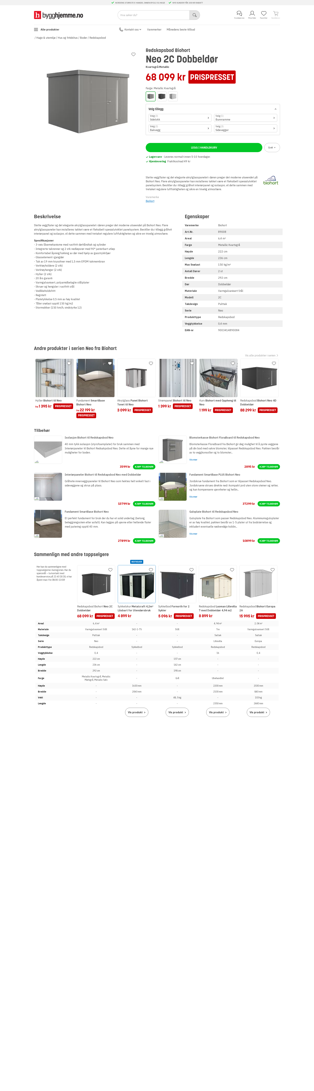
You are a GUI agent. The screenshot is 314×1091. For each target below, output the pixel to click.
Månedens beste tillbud (181, 29)
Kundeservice (239, 18)
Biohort (150, 201)
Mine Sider (252, 18)
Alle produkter (50, 29)
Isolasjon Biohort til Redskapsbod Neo (89, 437)
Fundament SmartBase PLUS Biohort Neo (214, 474)
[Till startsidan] (58, 15)
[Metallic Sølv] (173, 96)
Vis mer (193, 459)
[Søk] (194, 15)
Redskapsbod (97, 37)
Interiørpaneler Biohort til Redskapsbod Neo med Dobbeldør (103, 474)
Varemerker (154, 29)
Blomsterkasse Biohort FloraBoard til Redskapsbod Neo (224, 437)
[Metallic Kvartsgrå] (151, 96)
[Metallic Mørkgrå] (162, 96)
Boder (83, 37)
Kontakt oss (131, 29)
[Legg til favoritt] (133, 54)
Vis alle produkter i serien (260, 355)
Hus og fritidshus (68, 37)
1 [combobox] (270, 147)
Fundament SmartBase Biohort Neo (87, 511)
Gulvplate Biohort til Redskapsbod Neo (213, 511)
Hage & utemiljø (45, 37)
